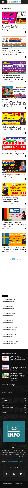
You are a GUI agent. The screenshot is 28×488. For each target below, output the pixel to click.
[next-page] (20, 259)
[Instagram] (14, 474)
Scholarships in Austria (8, 301)
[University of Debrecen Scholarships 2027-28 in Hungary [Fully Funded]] (5, 367)
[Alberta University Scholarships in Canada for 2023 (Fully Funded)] (14, 143)
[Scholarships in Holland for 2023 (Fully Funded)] (14, 166)
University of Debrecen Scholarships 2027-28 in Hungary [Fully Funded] (18, 367)
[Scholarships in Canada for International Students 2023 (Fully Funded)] (14, 118)
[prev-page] (6, 259)
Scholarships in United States (9, 343)
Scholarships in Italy (7, 318)
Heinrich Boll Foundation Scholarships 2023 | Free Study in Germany (14, 28)
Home (3, 6)
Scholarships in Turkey (8, 336)
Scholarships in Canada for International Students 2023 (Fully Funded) (14, 129)
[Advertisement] (14, 277)
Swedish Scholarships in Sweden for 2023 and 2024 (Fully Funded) (14, 248)
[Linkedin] (21, 474)
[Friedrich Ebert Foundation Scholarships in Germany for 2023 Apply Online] (14, 214)
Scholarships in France (8, 311)
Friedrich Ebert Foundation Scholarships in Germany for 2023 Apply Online (14, 224)
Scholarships (8, 6)
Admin (3, 31)
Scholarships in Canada (8, 304)
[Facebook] (6, 474)
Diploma (3, 149)
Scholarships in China (7, 306)
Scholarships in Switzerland (9, 334)
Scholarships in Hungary (8, 315)
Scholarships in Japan (7, 320)
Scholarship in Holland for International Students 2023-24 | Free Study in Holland (13, 53)
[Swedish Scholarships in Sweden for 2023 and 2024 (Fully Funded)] (14, 239)
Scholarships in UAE (7, 339)
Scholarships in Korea (7, 322)
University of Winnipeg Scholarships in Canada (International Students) (10, 200)
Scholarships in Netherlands (9, 325)
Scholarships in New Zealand (9, 327)
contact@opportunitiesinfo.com (15, 461)
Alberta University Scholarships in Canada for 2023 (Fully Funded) (14, 153)
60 (10, 259)
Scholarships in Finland (8, 308)
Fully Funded (4, 23)
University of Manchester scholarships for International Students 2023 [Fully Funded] (12, 78)
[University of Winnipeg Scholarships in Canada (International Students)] (14, 189)
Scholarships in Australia (8, 299)
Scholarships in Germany (8, 313)
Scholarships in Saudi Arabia (9, 329)
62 (17, 259)
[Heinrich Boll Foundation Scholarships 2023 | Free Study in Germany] (14, 17)
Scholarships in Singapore (8, 332)
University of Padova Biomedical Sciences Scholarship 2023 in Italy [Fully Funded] (14, 104)
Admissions (4, 124)
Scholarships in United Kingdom (10, 341)
